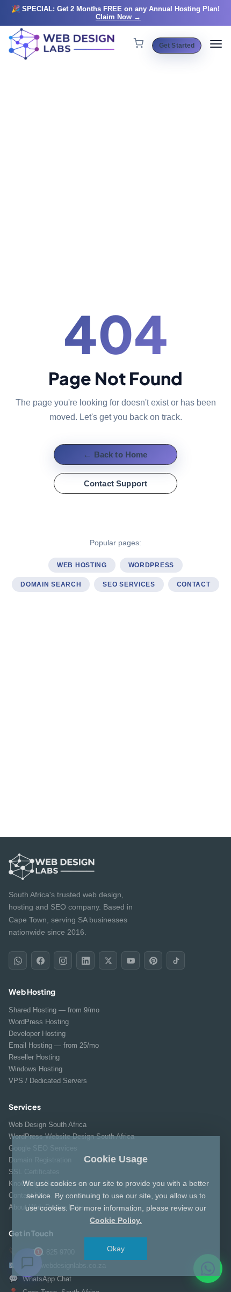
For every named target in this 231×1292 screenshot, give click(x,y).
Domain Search (50, 584)
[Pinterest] (153, 960)
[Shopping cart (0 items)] (138, 44)
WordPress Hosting (39, 1022)
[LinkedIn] (85, 960)
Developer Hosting (37, 1034)
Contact (194, 584)
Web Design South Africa (47, 1125)
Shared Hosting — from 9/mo (54, 1010)
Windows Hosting (35, 1069)
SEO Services (129, 584)
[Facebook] (40, 960)
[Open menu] (216, 44)
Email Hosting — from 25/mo (54, 1045)
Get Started (176, 45)
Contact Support (115, 483)
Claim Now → (118, 17)
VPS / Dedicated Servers (48, 1081)
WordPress (151, 565)
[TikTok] (176, 960)
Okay (116, 1248)
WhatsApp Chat (40, 1278)
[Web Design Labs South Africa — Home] (62, 44)
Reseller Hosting (34, 1057)
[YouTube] (130, 960)
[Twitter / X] (108, 960)
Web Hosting (82, 565)
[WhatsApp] (18, 960)
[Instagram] (63, 960)
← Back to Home (115, 454)
